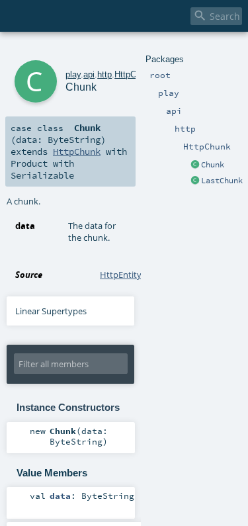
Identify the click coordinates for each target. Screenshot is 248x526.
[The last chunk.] (195, 181)
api (89, 74)
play (73, 74)
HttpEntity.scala (131, 275)
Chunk (212, 164)
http (104, 74)
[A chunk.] (195, 165)
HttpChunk (134, 74)
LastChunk (222, 180)
